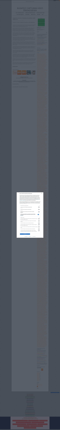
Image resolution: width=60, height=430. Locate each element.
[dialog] (30, 215)
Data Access (30, 236)
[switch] (39, 207)
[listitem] (30, 205)
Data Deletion (26, 236)
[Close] (42, 193)
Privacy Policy (33, 236)
